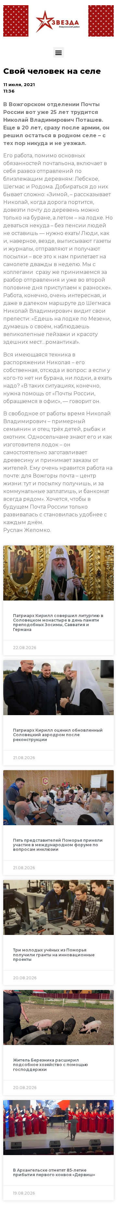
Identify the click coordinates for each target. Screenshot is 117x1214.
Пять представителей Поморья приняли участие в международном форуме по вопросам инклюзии (58, 845)
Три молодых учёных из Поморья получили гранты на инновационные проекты (54, 955)
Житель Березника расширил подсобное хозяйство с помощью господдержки (50, 1065)
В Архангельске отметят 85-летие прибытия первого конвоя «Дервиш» (54, 1172)
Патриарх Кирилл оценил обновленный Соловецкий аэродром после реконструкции (58, 735)
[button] (58, 52)
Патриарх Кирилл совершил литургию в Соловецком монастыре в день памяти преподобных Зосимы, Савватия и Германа (58, 622)
